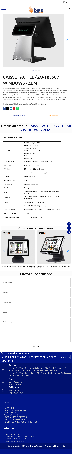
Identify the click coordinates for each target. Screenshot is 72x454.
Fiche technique (53, 115)
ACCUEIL (9, 408)
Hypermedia (59, 446)
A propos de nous (15, 410)
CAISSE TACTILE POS (12, 434)
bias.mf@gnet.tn (15, 382)
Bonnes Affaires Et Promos (21, 421)
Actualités (11, 414)
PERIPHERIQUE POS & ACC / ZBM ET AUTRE (20, 436)
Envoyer (36, 347)
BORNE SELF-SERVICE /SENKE (15, 441)
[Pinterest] (14, 108)
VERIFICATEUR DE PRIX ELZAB (15, 439)
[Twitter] (7, 108)
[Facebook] (4, 108)
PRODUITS (10, 412)
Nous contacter (15, 419)
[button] (68, 250)
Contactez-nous (63, 357)
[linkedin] (69, 228)
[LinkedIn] (10, 108)
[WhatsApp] (17, 108)
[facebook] (69, 224)
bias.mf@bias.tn (15, 384)
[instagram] (69, 232)
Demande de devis (16, 417)
